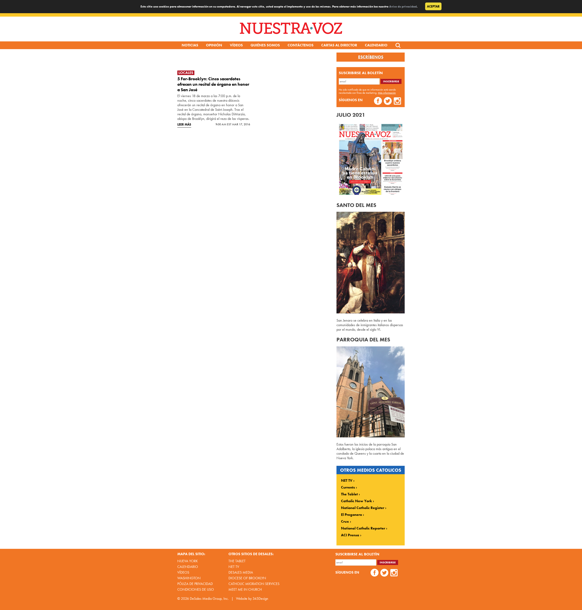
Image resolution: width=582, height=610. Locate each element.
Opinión (214, 45)
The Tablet (349, 494)
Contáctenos (301, 45)
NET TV (346, 480)
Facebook (378, 101)
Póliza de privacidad (195, 583)
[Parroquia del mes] (370, 436)
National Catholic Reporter (363, 528)
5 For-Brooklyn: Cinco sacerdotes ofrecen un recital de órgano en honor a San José (213, 84)
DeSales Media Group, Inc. (209, 598)
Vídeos (236, 45)
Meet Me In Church (245, 589)
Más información (387, 93)
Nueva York (187, 561)
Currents (348, 487)
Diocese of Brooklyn (247, 578)
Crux (345, 521)
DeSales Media (240, 572)
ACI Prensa (350, 535)
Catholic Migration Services (253, 583)
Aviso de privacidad (403, 6)
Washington (189, 578)
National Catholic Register (362, 508)
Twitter (388, 101)
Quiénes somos (265, 45)
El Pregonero (351, 514)
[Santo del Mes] (370, 312)
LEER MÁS (184, 124)
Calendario (376, 45)
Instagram (397, 101)
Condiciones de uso (195, 589)
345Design (260, 598)
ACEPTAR (433, 6)
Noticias (190, 45)
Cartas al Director (339, 45)
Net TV (233, 566)
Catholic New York (356, 501)
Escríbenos (370, 57)
